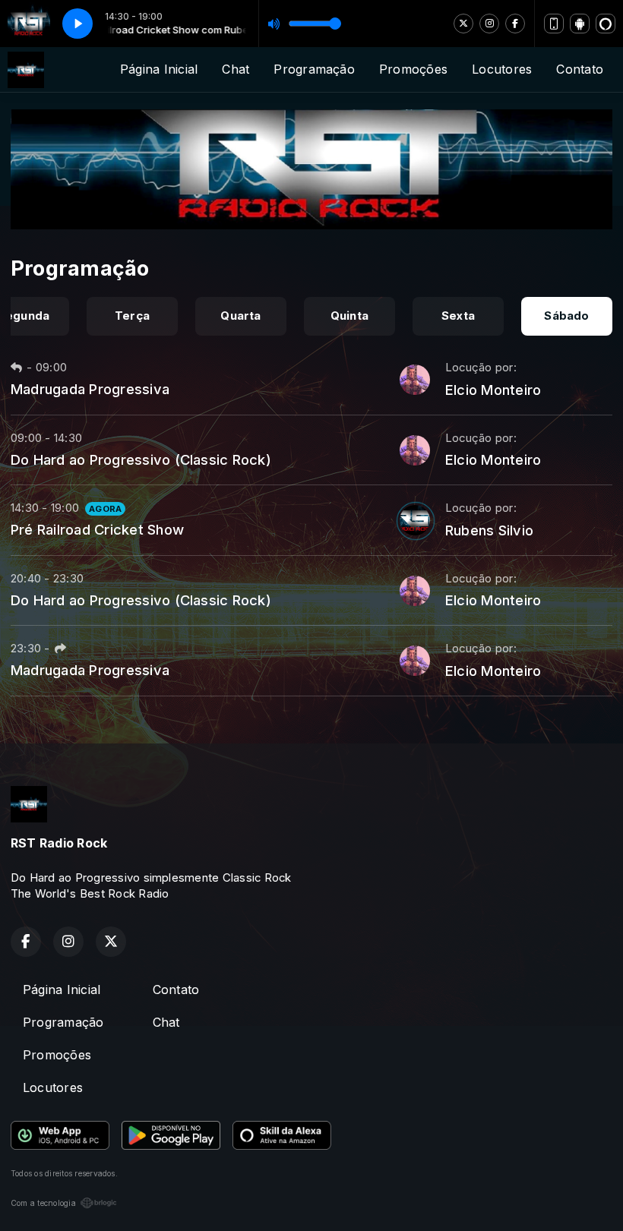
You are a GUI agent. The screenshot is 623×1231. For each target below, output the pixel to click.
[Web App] (554, 23)
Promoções (413, 69)
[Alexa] (605, 23)
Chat (235, 69)
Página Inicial (159, 69)
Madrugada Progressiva (90, 388)
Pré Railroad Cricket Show (97, 529)
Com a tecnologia (43, 1202)
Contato (579, 69)
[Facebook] (515, 23)
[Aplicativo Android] (580, 23)
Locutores (502, 69)
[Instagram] (489, 23)
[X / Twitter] (463, 23)
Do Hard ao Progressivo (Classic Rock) (141, 459)
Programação (314, 69)
